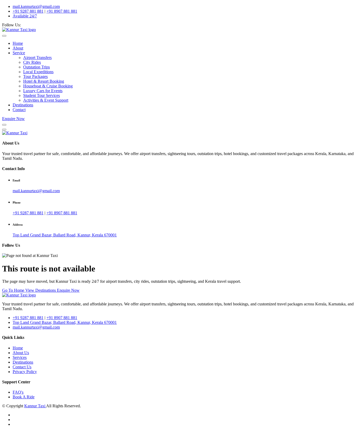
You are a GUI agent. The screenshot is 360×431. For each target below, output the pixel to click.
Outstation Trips (36, 67)
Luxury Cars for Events (42, 90)
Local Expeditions (38, 72)
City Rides (32, 62)
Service (19, 53)
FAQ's (18, 392)
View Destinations (41, 290)
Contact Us (22, 367)
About (18, 48)
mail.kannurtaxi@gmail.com (36, 6)
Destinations (23, 105)
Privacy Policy (25, 371)
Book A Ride (24, 397)
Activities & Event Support (45, 100)
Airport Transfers (37, 57)
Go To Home (13, 290)
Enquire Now (13, 118)
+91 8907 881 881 (61, 11)
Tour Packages (35, 76)
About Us (21, 352)
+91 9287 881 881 (28, 11)
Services (20, 357)
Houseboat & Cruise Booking (48, 86)
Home (18, 43)
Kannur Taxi (35, 406)
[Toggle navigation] (4, 36)
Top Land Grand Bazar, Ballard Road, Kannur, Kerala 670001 (65, 235)
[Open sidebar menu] (4, 125)
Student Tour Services (41, 95)
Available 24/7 (25, 16)
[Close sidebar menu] (4, 129)
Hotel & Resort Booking (43, 81)
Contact (19, 109)
